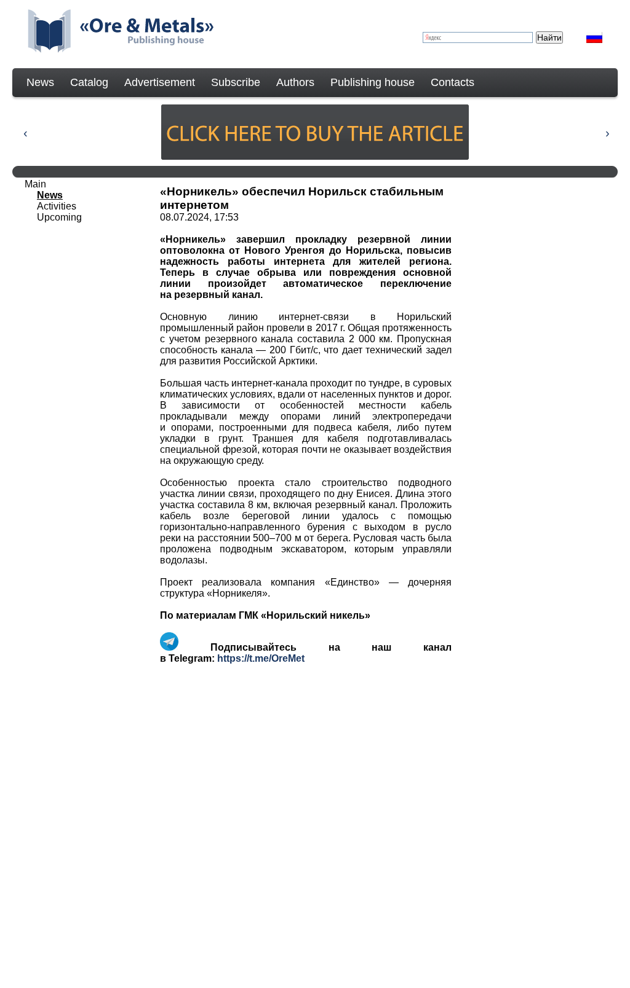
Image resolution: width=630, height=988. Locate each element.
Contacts (452, 82)
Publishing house (372, 82)
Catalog (89, 82)
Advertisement (159, 82)
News (40, 82)
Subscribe (235, 82)
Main (35, 184)
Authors (295, 82)
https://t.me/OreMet (261, 658)
